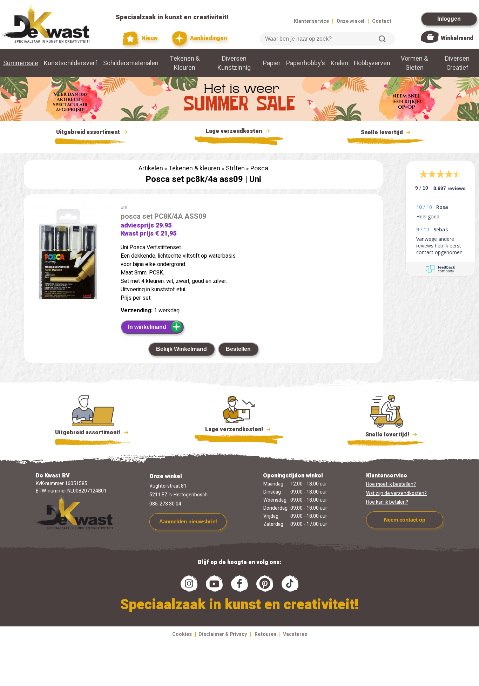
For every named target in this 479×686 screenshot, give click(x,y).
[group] (69, 261)
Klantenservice (311, 21)
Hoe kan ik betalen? (387, 502)
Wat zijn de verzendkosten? (396, 493)
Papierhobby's (305, 63)
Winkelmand (457, 38)
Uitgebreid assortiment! (88, 432)
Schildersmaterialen (130, 63)
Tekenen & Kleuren (185, 63)
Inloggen (449, 19)
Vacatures (295, 634)
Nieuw (148, 38)
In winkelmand (147, 327)
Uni (255, 179)
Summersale (20, 63)
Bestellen (238, 349)
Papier (272, 63)
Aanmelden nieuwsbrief (188, 521)
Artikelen (151, 168)
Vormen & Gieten (414, 63)
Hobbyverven (372, 63)
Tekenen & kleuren (194, 168)
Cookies (182, 634)
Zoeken (382, 39)
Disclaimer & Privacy (222, 634)
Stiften (235, 168)
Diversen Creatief (457, 63)
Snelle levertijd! (382, 434)
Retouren (265, 634)
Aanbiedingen (208, 38)
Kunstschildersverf (70, 63)
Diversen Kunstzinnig (234, 63)
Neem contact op (404, 520)
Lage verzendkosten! (234, 429)
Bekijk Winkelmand (181, 349)
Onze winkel (350, 21)
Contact (381, 21)
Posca (259, 168)
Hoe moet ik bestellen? (391, 484)
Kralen (339, 63)
